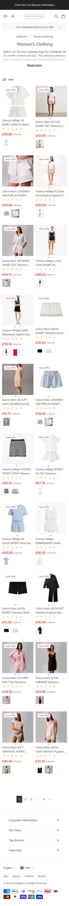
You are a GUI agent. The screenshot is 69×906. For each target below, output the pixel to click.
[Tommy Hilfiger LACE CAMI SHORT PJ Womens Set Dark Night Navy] (51, 240)
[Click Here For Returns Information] (34, 5)
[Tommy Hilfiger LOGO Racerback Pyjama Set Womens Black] (17, 309)
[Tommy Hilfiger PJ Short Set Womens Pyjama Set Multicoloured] (51, 170)
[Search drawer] (56, 16)
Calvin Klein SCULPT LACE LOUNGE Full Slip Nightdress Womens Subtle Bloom (16, 402)
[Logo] (34, 16)
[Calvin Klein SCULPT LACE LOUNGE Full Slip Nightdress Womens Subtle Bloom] (17, 379)
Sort (10, 79)
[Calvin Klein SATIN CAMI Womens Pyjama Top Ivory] (51, 727)
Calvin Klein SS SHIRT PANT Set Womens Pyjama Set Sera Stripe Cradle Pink (16, 680)
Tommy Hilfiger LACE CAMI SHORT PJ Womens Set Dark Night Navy (50, 263)
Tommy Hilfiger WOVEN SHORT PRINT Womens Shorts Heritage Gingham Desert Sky (16, 471)
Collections (22, 36)
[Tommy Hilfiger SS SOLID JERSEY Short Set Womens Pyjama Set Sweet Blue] (17, 518)
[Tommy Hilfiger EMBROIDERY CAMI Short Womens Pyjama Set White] (51, 518)
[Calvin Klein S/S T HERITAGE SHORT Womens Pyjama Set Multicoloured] (17, 727)
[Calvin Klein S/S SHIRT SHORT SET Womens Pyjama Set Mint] (17, 240)
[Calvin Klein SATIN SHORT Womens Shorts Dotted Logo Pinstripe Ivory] (51, 309)
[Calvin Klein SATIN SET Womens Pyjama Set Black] (51, 588)
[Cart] (63, 16)
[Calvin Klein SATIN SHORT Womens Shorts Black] (17, 588)
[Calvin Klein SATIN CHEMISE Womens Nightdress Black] (51, 657)
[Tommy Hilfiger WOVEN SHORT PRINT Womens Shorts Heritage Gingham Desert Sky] (17, 448)
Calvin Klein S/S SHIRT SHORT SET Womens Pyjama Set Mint (16, 263)
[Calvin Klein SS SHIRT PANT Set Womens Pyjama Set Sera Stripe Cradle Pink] (17, 657)
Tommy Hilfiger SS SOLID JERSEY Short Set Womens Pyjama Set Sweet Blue (16, 541)
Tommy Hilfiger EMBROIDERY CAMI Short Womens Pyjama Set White (49, 541)
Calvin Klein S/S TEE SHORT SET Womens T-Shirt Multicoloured (50, 124)
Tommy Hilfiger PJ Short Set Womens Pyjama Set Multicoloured (50, 193)
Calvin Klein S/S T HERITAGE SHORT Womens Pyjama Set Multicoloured (14, 749)
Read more (34, 65)
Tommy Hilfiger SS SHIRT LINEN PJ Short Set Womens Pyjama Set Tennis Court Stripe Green (17, 122)
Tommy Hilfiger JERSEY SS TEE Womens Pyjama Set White (50, 471)
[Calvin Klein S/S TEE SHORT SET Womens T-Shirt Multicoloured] (51, 101)
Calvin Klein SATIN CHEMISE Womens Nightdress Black (47, 680)
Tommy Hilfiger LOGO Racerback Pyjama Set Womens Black (16, 332)
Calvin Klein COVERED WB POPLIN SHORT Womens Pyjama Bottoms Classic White (16, 193)
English (8, 867)
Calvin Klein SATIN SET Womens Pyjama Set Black (50, 610)
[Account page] (12, 16)
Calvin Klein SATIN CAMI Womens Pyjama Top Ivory (50, 749)
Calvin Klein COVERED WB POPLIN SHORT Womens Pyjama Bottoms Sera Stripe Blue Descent (50, 402)
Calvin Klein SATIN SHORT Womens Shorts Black (16, 610)
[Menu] (5, 16)
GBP (27, 867)
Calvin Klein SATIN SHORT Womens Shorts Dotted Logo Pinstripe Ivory (50, 331)
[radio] (6, 142)
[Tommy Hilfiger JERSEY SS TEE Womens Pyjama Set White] (51, 448)
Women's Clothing (43, 36)
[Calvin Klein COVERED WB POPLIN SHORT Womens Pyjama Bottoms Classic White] (17, 170)
